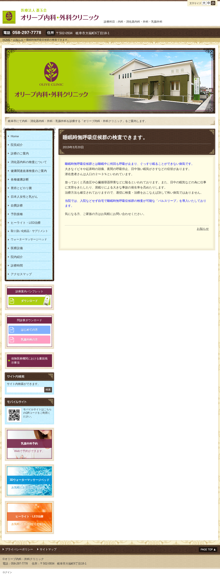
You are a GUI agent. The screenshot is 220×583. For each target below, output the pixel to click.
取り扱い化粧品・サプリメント (29, 231)
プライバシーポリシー (19, 549)
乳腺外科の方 (29, 339)
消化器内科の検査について (29, 162)
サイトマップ (48, 549)
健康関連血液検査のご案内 (29, 171)
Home (15, 136)
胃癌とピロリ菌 (21, 188)
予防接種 (17, 214)
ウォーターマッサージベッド (29, 239)
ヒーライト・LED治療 (26, 222)
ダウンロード (29, 300)
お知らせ (203, 228)
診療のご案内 (20, 153)
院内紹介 (17, 257)
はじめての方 (29, 329)
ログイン (7, 572)
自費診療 (17, 205)
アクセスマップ (21, 274)
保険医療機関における (29, 360)
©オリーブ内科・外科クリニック (23, 559)
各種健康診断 (20, 179)
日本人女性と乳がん (24, 196)
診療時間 (17, 265)
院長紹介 (17, 145)
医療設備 (17, 248)
